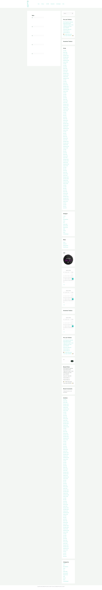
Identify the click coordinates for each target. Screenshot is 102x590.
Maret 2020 (65, 154)
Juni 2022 (64, 113)
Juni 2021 (64, 131)
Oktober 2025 (65, 58)
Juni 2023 (64, 94)
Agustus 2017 (65, 201)
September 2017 (66, 199)
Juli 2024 (64, 79)
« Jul (64, 284)
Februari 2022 (65, 120)
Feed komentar (65, 245)
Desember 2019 (66, 159)
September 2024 (66, 78)
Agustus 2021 (65, 130)
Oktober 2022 (65, 107)
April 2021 (65, 483)
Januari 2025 (65, 71)
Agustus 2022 (65, 110)
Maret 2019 (65, 172)
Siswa (64, 232)
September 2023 (66, 89)
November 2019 (66, 160)
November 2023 (66, 88)
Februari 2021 (65, 138)
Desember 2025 (66, 55)
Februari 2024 (65, 84)
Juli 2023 (64, 92)
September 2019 (66, 164)
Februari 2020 (65, 156)
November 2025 (66, 57)
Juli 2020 (64, 149)
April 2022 (65, 117)
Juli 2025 (64, 63)
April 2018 (65, 190)
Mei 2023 (64, 96)
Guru (64, 222)
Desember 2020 (66, 141)
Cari (63, 359)
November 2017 (66, 198)
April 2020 (65, 152)
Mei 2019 (64, 169)
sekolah (64, 230)
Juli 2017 (64, 203)
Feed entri (65, 243)
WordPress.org (65, 247)
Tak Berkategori (65, 581)
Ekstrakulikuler (65, 219)
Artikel (64, 216)
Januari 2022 (65, 122)
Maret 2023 (65, 99)
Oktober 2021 (65, 126)
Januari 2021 (65, 139)
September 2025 (66, 60)
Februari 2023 (65, 449)
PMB (64, 229)
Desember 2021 (66, 123)
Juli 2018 (64, 185)
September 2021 (66, 128)
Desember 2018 (66, 177)
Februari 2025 (65, 70)
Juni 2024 (64, 81)
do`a (64, 217)
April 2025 (65, 66)
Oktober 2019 (65, 162)
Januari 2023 (65, 102)
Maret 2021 (65, 136)
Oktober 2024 (65, 76)
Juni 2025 (64, 65)
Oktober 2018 (65, 180)
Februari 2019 (65, 173)
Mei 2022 (64, 115)
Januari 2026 (65, 402)
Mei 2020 (64, 151)
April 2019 (65, 170)
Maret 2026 (65, 52)
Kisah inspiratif (65, 225)
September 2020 (66, 146)
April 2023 (65, 97)
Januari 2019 (65, 175)
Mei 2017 (64, 206)
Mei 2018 (64, 188)
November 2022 (66, 105)
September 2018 (66, 530)
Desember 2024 (66, 73)
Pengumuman (65, 227)
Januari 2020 (65, 157)
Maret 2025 (65, 68)
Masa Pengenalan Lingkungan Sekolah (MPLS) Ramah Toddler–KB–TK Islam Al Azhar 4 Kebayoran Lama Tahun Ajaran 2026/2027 (68, 25)
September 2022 (66, 109)
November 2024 (66, 75)
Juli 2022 (64, 112)
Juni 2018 (64, 186)
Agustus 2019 (65, 165)
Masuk (64, 242)
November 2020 (66, 143)
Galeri (64, 221)
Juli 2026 (64, 50)
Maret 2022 (65, 118)
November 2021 (66, 125)
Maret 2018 (65, 191)
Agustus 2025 (65, 62)
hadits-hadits (65, 224)
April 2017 (65, 207)
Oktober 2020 (65, 144)
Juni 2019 (64, 167)
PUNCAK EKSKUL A (66, 349)
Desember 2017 (66, 196)
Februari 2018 (65, 193)
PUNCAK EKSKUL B (66, 32)
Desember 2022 (66, 104)
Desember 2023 (66, 86)
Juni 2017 (64, 204)
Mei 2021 (64, 133)
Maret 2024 (65, 83)
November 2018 (66, 178)
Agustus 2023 (65, 91)
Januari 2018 (65, 194)
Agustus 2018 (65, 183)
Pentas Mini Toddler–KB (67, 29)
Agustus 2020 (65, 147)
